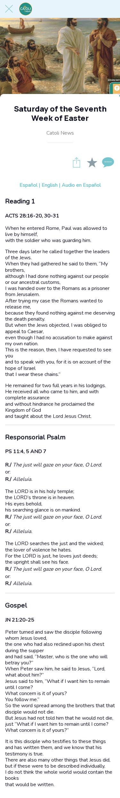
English (50, 185)
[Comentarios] (107, 162)
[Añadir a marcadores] (92, 162)
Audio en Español (81, 185)
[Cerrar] (9, 9)
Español (28, 185)
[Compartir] (76, 162)
